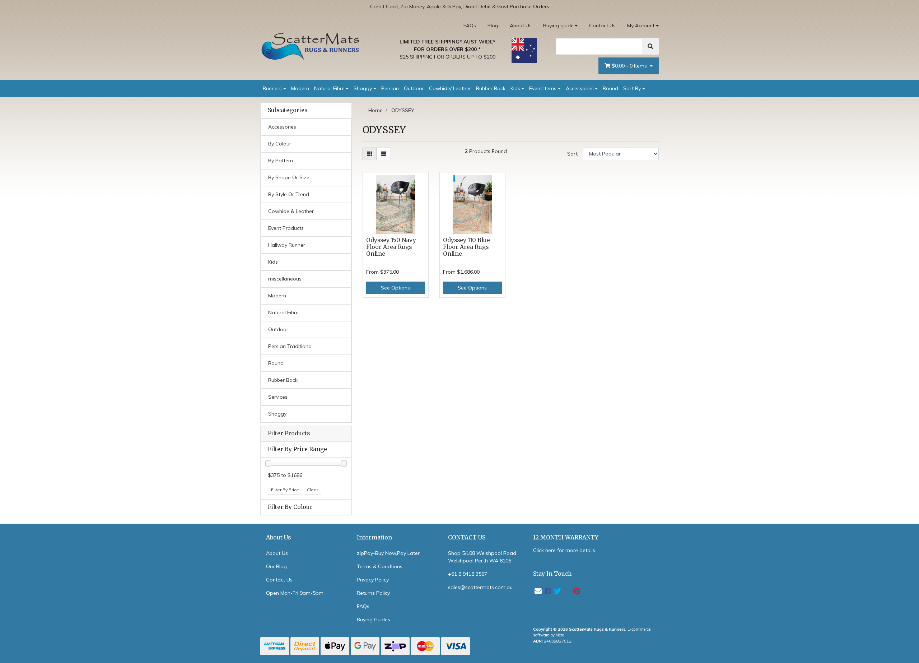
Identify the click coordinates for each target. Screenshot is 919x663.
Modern (300, 88)
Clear (312, 489)
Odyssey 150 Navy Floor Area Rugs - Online (391, 247)
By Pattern (280, 160)
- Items (630, 65)
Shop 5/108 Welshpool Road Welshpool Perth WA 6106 (482, 557)
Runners (272, 88)
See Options (395, 287)
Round (610, 88)
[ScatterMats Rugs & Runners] (310, 46)
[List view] (384, 154)
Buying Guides (373, 619)
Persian (390, 88)
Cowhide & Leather (291, 211)
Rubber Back (490, 88)
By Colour (279, 143)
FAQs (469, 25)
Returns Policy (373, 593)
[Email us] (538, 590)
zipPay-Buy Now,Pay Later (388, 553)
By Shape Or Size (288, 177)
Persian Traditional (290, 346)
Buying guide (558, 25)
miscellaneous (285, 278)
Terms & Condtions (379, 566)
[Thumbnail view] (370, 154)
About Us (521, 25)
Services (278, 397)
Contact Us (602, 25)
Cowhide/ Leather (450, 88)
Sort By (632, 88)
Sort (572, 153)
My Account (640, 25)
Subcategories (287, 110)
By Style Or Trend (288, 194)
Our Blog (276, 566)
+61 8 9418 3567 (467, 574)
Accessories (580, 88)
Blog (493, 25)
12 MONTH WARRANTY (565, 537)
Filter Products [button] (289, 433)
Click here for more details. (564, 550)
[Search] (650, 46)
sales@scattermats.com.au (480, 587)
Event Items (542, 88)
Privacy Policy (373, 579)
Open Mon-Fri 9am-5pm (294, 593)
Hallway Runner (286, 245)
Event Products (286, 228)
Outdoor (414, 88)
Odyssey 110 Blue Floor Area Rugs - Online (468, 247)
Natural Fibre (329, 88)
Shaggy (363, 88)
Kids (515, 88)
